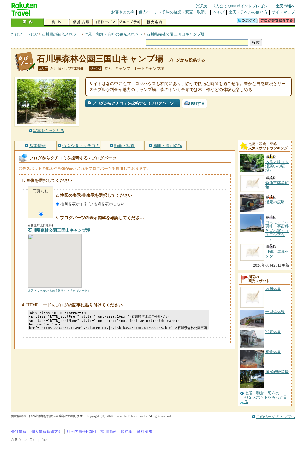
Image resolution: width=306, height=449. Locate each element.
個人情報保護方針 (46, 431)
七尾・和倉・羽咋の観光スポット (113, 34)
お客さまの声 (122, 12)
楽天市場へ (285, 6)
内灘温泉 (273, 289)
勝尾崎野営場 (277, 372)
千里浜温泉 (275, 312)
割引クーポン (105, 22)
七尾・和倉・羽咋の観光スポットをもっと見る (265, 397)
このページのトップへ (275, 416)
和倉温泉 (273, 352)
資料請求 (144, 431)
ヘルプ (218, 12)
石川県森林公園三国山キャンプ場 (175, 34)
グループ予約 (130, 22)
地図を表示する (74, 204)
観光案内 (154, 22)
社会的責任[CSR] (81, 431)
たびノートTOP (24, 34)
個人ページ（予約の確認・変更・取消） (174, 12)
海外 (56, 22)
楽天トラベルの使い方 (248, 12)
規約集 (126, 431)
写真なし (40, 191)
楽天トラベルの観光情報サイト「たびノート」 (59, 290)
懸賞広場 (81, 22)
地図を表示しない (109, 204)
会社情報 (19, 431)
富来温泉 (273, 332)
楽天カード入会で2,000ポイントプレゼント (233, 6)
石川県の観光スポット (61, 34)
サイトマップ (283, 12)
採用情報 (108, 431)
